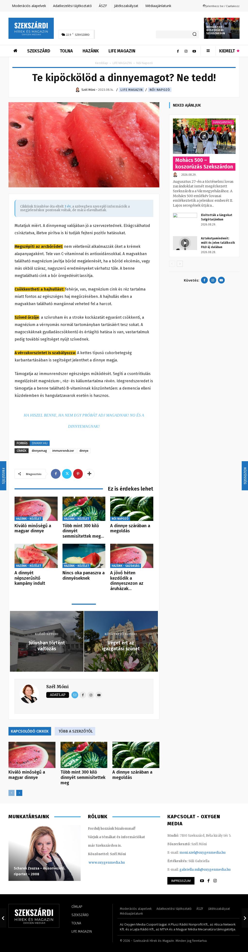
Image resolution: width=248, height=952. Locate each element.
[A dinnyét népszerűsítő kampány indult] (36, 556)
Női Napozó (159, 90)
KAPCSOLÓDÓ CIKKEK (30, 731)
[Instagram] (186, 51)
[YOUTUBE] (202, 881)
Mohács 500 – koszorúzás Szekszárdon (215, 30)
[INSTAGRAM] (215, 881)
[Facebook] (178, 51)
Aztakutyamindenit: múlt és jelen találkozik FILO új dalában (218, 243)
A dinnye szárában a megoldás (130, 528)
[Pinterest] (78, 474)
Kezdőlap (101, 63)
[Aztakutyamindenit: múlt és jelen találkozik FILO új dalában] (185, 243)
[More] (89, 474)
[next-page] (19, 793)
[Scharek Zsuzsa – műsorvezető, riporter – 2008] (44, 853)
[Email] (74, 695)
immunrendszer (63, 451)
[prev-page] (11, 793)
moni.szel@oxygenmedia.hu (202, 853)
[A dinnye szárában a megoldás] (131, 509)
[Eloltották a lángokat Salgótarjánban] (185, 219)
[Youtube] (194, 51)
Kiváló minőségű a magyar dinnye (33, 528)
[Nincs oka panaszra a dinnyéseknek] (84, 556)
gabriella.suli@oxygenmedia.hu (205, 870)
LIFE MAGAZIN (122, 63)
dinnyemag (39, 451)
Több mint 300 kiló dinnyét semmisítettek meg (83, 777)
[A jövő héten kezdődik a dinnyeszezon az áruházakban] (131, 556)
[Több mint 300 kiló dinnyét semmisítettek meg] (84, 509)
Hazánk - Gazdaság (126, 566)
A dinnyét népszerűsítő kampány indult (30, 578)
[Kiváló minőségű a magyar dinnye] (36, 509)
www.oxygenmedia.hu (107, 862)
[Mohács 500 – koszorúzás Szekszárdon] (204, 136)
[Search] (194, 34)
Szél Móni (57, 686)
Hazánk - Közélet (28, 518)
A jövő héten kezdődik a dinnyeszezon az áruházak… (126, 580)
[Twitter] (67, 474)
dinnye (83, 451)
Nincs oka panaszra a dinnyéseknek (83, 575)
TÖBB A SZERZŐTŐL (75, 731)
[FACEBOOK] (208, 881)
